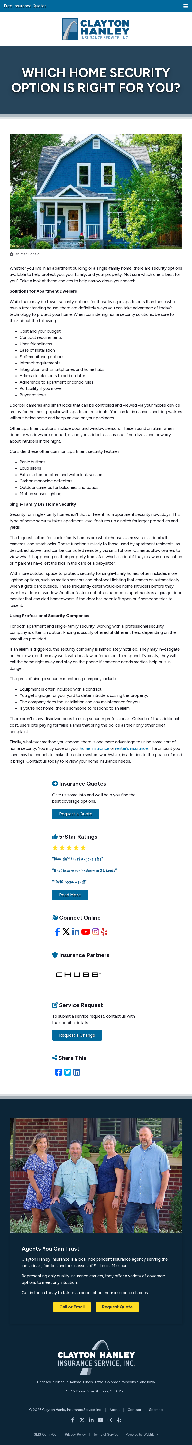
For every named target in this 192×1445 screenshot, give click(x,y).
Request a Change (77, 1035)
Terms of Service (106, 1434)
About (115, 1410)
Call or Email (72, 1306)
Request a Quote (75, 814)
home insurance (95, 748)
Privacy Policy (75, 1434)
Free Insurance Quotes (25, 5)
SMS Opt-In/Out (46, 1434)
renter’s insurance (131, 748)
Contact (135, 1410)
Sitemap (156, 1410)
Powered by (142, 1434)
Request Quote (117, 1306)
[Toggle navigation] (186, 6)
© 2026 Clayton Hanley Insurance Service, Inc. (65, 1410)
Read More (70, 895)
